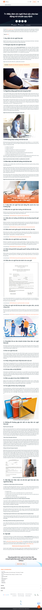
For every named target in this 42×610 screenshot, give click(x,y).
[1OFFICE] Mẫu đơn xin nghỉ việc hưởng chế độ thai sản (19, 215)
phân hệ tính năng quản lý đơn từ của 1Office (15, 541)
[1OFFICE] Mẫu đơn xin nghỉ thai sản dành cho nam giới (19, 302)
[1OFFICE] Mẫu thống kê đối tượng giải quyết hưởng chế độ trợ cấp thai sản (23, 257)
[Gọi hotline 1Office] (38, 606)
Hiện (7, 34)
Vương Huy (28, 25)
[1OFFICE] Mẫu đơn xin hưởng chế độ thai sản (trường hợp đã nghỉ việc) (22, 226)
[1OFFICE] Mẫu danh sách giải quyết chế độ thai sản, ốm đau (20, 236)
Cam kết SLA (14, 595)
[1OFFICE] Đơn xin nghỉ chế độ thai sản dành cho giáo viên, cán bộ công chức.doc (24, 314)
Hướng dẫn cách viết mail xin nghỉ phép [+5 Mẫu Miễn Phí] (19, 64)
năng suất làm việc (30, 543)
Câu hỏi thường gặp (21, 595)
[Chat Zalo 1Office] (38, 603)
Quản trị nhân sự (8, 4)
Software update (27, 595)
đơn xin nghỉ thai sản (10, 29)
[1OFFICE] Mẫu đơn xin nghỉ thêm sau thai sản (18, 246)
